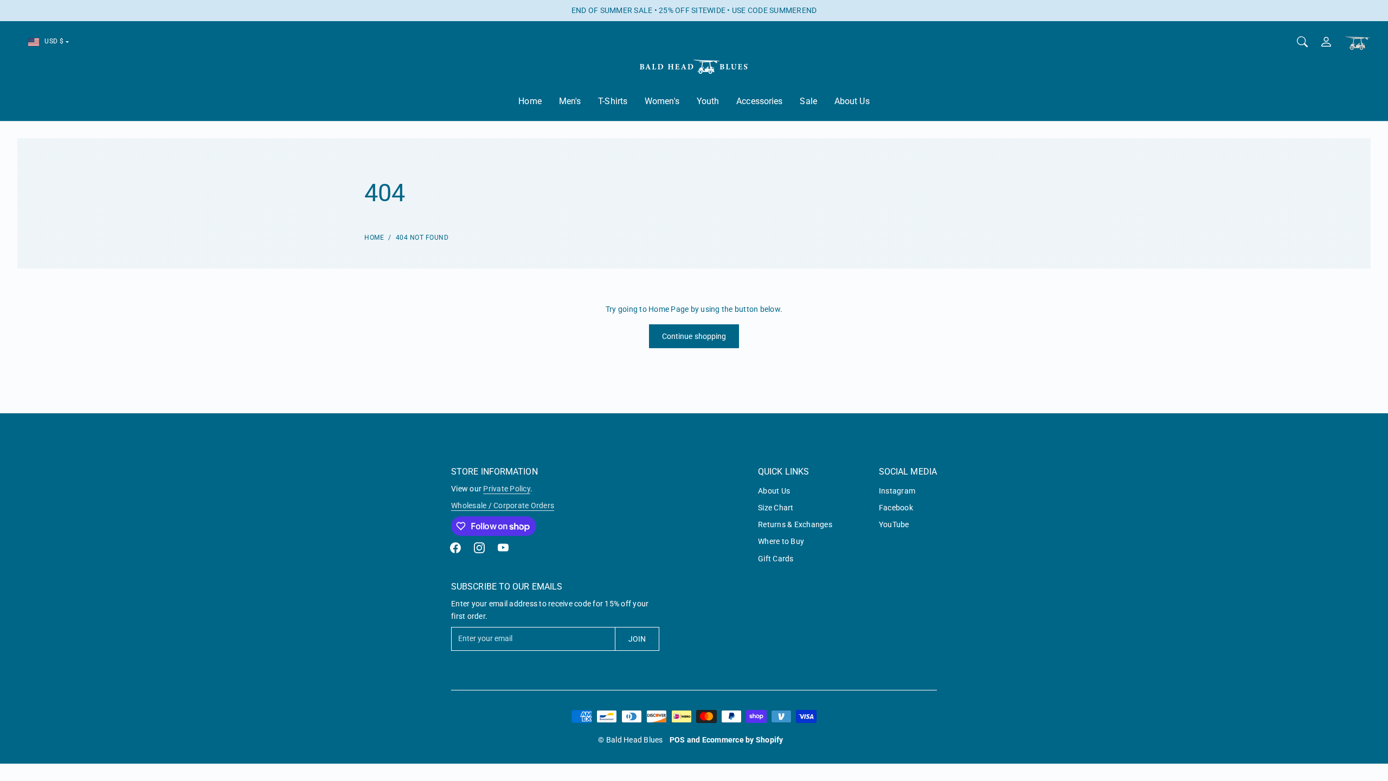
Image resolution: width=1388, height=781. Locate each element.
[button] (455, 548)
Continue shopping (694, 336)
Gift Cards (776, 558)
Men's (570, 101)
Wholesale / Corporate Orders (502, 505)
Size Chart (776, 507)
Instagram (897, 490)
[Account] (1326, 42)
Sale (808, 101)
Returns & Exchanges (795, 524)
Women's (662, 101)
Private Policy (506, 488)
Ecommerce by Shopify (742, 739)
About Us (852, 101)
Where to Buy (781, 541)
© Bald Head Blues (630, 739)
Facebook (896, 507)
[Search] (1302, 42)
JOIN (637, 639)
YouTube (894, 524)
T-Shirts (612, 101)
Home (529, 101)
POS (677, 739)
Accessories (759, 101)
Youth (708, 101)
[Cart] (1357, 43)
